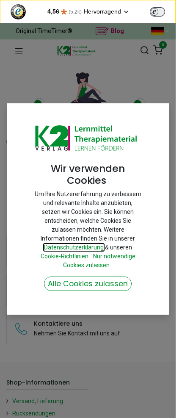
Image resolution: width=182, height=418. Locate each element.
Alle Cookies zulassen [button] (88, 284)
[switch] (157, 12)
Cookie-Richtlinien (64, 256)
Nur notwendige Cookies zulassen (99, 261)
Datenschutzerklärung (74, 247)
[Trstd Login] (162, 11)
